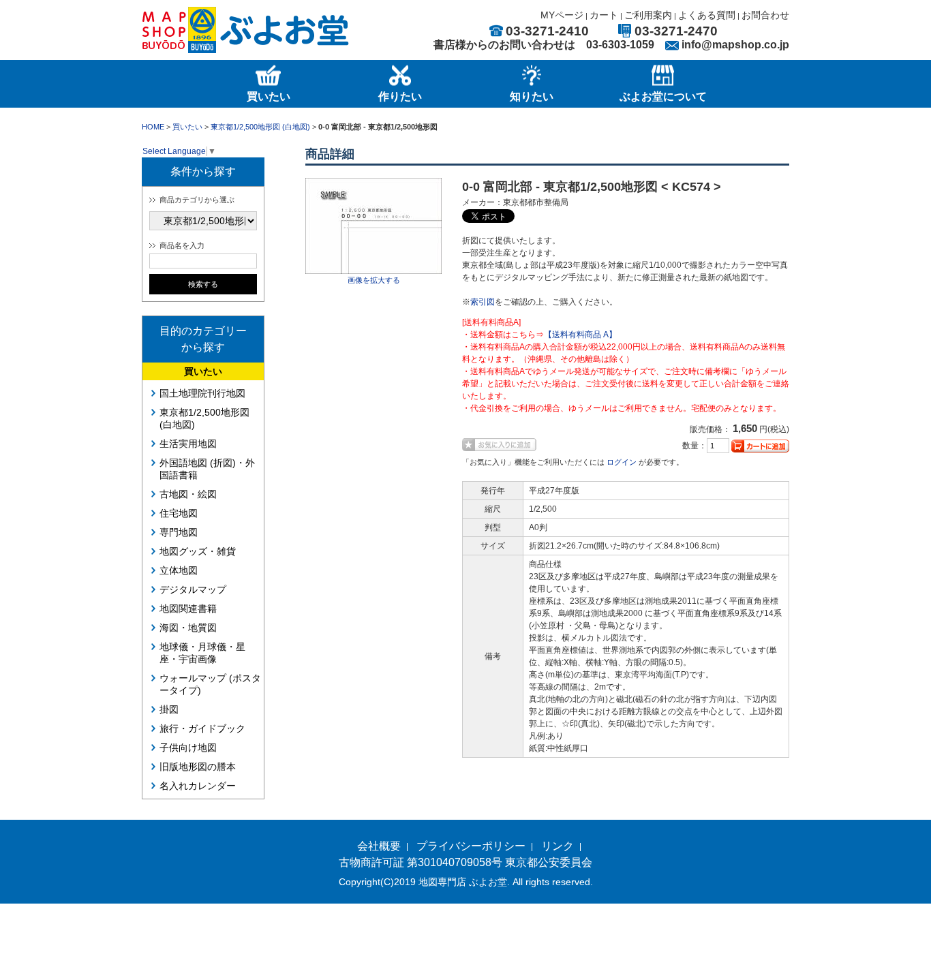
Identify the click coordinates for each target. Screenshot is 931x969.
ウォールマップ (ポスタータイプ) (210, 684)
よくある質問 (706, 15)
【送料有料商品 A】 (580, 334)
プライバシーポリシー (470, 846)
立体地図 (178, 570)
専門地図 (178, 532)
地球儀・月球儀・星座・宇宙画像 (202, 652)
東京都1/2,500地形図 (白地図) (260, 127)
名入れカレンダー (197, 785)
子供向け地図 (188, 747)
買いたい (187, 127)
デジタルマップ (192, 589)
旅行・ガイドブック (202, 728)
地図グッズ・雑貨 (197, 551)
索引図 (482, 302)
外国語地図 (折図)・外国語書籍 (207, 468)
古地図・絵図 (188, 494)
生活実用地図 (188, 443)
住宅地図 (178, 513)
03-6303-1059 (620, 44)
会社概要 (379, 846)
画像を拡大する (374, 280)
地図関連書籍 (188, 608)
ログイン (622, 462)
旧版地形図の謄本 (197, 766)
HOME (153, 127)
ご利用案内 (648, 15)
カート (604, 15)
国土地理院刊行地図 (202, 393)
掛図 (169, 709)
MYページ (561, 15)
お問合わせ (765, 15)
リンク (557, 846)
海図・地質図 (188, 627)
